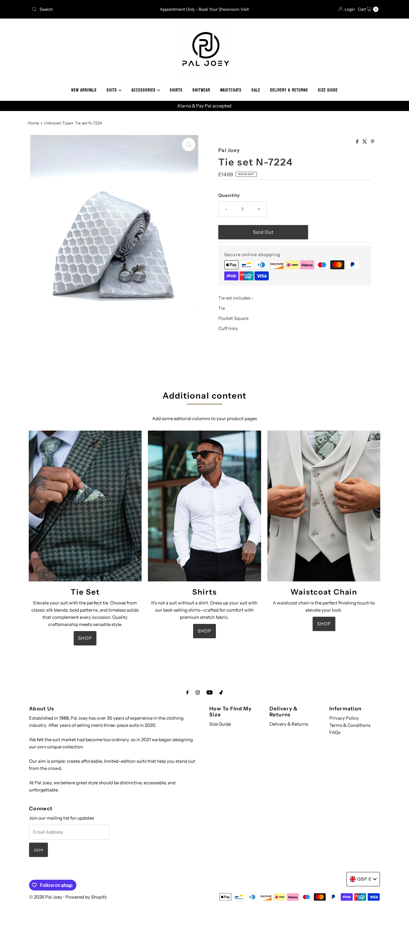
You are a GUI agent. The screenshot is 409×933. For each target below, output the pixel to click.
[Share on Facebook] (357, 142)
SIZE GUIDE (328, 90)
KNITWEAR (201, 90)
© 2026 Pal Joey (46, 897)
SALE (256, 90)
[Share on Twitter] (365, 142)
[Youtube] (210, 692)
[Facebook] (187, 692)
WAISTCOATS (231, 90)
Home (33, 123)
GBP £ (364, 879)
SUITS (113, 90)
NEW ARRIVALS (84, 90)
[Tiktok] (221, 692)
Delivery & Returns (288, 724)
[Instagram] (198, 692)
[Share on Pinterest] (372, 142)
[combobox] (86, 9)
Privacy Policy (344, 718)
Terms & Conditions (349, 725)
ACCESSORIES (144, 90)
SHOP (85, 638)
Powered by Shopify (86, 897)
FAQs (334, 732)
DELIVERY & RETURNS (289, 90)
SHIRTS (176, 90)
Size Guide (220, 724)
